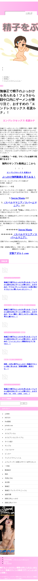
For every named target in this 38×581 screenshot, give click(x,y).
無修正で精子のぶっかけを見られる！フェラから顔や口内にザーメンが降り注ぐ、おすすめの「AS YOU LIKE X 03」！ (20, 391)
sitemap (6, 561)
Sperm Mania (18, 198)
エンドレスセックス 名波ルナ (19, 172)
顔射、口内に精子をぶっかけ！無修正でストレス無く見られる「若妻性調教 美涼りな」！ (20, 366)
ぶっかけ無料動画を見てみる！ (19, 177)
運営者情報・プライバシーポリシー (16, 559)
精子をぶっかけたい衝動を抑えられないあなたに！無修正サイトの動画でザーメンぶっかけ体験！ (18, 570)
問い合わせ (8, 563)
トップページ (8, 68)
